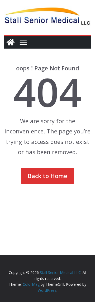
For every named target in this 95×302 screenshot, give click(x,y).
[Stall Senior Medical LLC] (10, 42)
